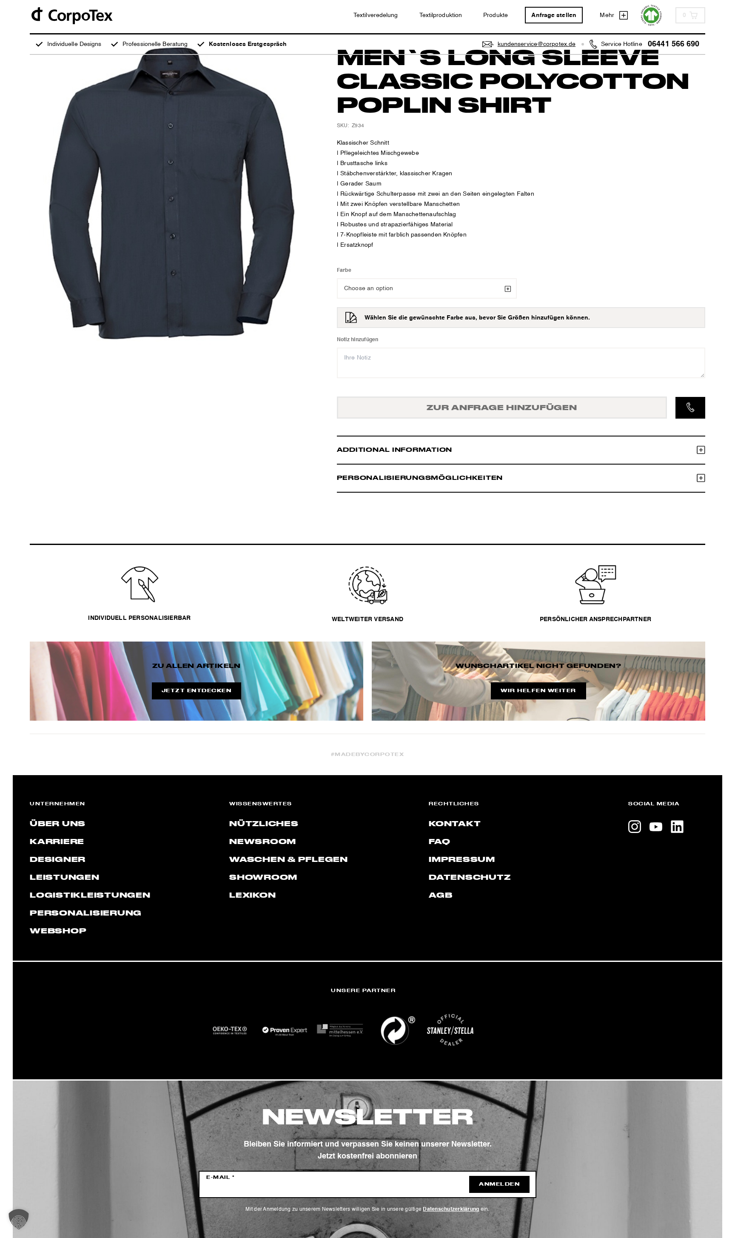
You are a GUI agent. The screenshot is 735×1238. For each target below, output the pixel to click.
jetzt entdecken (197, 691)
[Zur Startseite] (71, 15)
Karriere (57, 842)
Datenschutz (469, 877)
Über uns (57, 824)
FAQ (439, 842)
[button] (18, 1219)
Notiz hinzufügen (358, 339)
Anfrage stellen (553, 15)
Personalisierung (86, 913)
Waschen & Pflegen (288, 859)
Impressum (462, 859)
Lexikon (252, 895)
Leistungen (65, 877)
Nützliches (264, 824)
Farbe (344, 270)
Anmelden (499, 1184)
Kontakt (455, 824)
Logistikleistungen (90, 895)
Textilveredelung (375, 15)
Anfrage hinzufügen (502, 408)
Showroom (263, 877)
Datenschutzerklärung (451, 1209)
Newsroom (262, 842)
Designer (57, 859)
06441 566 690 (673, 44)
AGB (440, 895)
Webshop (58, 931)
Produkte (495, 15)
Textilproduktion (440, 15)
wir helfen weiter (538, 691)
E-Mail (220, 1177)
